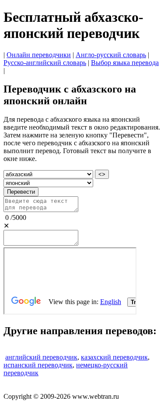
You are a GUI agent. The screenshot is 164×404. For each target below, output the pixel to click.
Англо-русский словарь (111, 54)
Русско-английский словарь (44, 62)
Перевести (21, 191)
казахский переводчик (114, 357)
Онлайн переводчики (39, 54)
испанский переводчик (38, 365)
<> (101, 174)
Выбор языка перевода (125, 62)
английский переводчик (41, 357)
